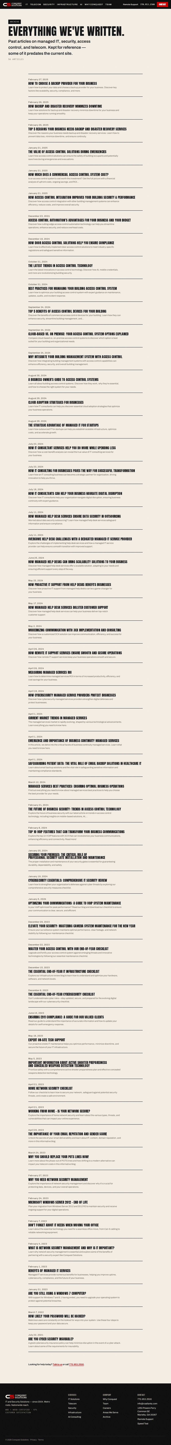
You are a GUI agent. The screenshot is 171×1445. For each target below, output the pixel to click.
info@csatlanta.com (147, 1403)
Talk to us (57, 1364)
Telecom (35, 4)
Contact (162, 4)
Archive (106, 1417)
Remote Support (130, 4)
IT (27, 4)
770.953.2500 (147, 4)
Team (108, 4)
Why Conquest (94, 4)
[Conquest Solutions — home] (12, 4)
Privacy (33, 1440)
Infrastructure (67, 4)
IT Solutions (73, 1399)
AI (81, 4)
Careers (107, 1408)
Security (49, 4)
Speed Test (142, 1423)
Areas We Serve (110, 1412)
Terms (41, 1440)
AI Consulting (74, 1417)
